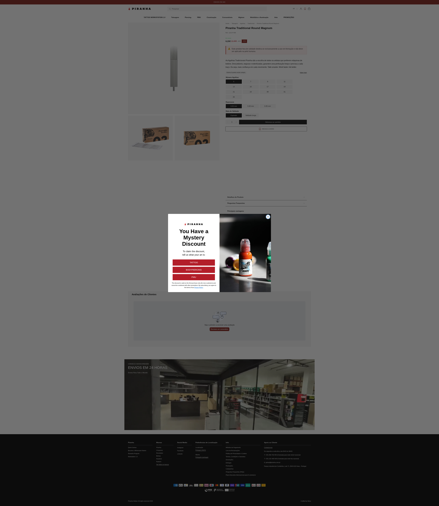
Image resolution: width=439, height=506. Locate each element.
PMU (193, 277)
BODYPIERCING (194, 270)
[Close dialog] (268, 217)
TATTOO (194, 262)
